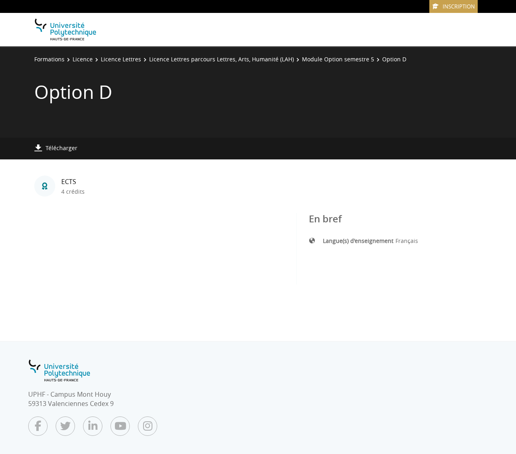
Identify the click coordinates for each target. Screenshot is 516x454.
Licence (83, 59)
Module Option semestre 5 (338, 59)
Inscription (459, 6)
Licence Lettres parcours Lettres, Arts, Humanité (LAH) (221, 59)
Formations (49, 59)
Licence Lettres (121, 59)
